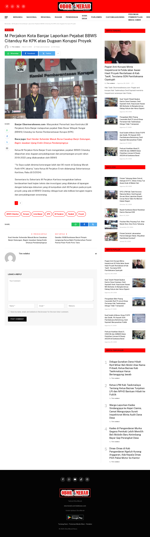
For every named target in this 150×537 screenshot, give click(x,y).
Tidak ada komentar (43, 47)
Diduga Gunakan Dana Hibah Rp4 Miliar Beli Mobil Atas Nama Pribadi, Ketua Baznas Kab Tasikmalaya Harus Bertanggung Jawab (127, 368)
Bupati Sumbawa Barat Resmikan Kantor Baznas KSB (132, 211)
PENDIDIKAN (72, 17)
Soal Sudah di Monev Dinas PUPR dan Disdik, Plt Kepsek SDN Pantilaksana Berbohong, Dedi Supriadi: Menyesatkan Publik (132, 136)
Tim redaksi (16, 47)
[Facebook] (7, 136)
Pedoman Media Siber (77, 524)
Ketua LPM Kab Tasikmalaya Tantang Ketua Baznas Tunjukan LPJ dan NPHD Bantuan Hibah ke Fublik (127, 390)
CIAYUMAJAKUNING (115, 17)
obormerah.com (69, 506)
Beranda (18, 17)
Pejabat (71, 214)
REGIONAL (46, 17)
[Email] (7, 148)
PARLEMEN (96, 17)
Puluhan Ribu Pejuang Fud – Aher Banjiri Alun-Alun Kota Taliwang (132, 223)
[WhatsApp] (7, 130)
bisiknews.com (81, 506)
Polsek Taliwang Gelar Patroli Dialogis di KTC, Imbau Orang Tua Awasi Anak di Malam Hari (132, 180)
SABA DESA (84, 17)
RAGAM (58, 17)
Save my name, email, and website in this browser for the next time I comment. (40, 312)
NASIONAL (32, 17)
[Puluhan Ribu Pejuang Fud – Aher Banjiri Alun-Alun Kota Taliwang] (111, 224)
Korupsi (26, 214)
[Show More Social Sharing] (58, 53)
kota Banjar (38, 214)
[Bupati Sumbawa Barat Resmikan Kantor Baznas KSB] (111, 212)
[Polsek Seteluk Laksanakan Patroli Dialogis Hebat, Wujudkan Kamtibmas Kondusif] (111, 236)
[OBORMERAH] (75, 6)
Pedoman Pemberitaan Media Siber (135, 17)
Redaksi (89, 524)
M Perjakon (59, 214)
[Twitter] (7, 142)
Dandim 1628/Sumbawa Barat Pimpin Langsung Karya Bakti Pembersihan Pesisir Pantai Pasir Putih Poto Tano (73, 240)
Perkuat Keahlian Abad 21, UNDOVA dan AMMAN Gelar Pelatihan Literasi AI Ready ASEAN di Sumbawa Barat (130, 152)
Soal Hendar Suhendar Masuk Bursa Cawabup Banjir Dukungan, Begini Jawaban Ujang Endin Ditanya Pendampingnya (27, 240)
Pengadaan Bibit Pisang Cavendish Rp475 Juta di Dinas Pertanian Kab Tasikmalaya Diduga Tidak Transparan (131, 120)
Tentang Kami (63, 524)
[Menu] (6, 17)
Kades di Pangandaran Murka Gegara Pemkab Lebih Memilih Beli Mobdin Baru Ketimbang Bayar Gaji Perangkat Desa (126, 433)
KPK (48, 214)
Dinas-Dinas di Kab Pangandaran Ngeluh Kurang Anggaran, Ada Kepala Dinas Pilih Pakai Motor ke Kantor (125, 453)
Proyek (81, 214)
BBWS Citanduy (13, 214)
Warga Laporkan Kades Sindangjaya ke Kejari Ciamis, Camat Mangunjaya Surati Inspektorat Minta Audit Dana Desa (125, 411)
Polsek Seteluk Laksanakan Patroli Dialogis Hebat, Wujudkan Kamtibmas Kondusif (132, 236)
